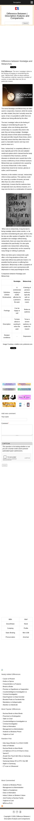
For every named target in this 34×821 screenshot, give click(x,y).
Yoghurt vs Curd (8, 734)
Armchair (26, 637)
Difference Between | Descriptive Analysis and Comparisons (17, 15)
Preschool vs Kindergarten (12, 716)
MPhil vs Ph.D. (8, 803)
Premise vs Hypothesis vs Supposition (16, 689)
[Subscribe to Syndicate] (2, 806)
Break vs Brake (8, 686)
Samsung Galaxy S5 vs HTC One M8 (15, 761)
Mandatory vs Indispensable (12, 702)
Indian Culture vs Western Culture (14, 795)
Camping (10, 628)
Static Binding (10, 633)
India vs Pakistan (8, 745)
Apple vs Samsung (9, 763)
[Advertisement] (17, 43)
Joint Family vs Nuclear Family (13, 798)
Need (26, 624)
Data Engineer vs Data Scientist (13, 697)
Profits (26, 628)
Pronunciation (10, 637)
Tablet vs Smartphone (10, 790)
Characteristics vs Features (12, 684)
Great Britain (10, 624)
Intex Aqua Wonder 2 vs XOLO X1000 (15, 743)
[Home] (17, 10)
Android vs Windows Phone (12, 731)
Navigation (17, 2)
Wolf (25, 619)
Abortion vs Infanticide (10, 705)
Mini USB (26, 633)
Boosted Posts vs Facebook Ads (13, 699)
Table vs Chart (7, 719)
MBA (10, 619)
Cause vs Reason (9, 679)
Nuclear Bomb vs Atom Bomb (12, 713)
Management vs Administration (13, 729)
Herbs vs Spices (8, 681)
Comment (5, 423)
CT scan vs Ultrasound (10, 766)
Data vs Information (9, 726)
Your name (5, 417)
